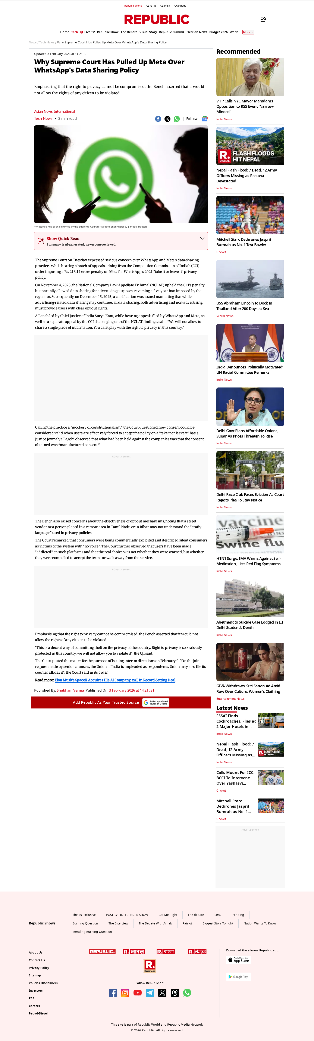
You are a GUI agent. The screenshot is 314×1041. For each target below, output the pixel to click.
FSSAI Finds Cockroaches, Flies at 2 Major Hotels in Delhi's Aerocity (236, 724)
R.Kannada (180, 6)
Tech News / (47, 42)
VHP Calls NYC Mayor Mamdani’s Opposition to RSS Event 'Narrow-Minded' (245, 106)
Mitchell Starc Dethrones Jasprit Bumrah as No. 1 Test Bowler (243, 242)
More (246, 32)
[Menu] (261, 19)
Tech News (43, 118)
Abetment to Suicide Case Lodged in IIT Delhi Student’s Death (250, 625)
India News (224, 119)
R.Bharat (151, 6)
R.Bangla (165, 6)
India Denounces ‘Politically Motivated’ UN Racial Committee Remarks (249, 369)
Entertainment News (230, 698)
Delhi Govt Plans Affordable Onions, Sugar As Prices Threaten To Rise (247, 433)
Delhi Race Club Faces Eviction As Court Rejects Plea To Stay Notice (250, 497)
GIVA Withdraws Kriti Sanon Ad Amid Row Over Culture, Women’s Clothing (248, 688)
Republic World (133, 6)
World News (224, 316)
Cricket (221, 252)
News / (33, 42)
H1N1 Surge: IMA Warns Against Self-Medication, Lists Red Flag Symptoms (248, 561)
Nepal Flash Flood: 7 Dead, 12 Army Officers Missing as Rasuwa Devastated (246, 175)
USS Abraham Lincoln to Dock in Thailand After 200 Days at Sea (244, 305)
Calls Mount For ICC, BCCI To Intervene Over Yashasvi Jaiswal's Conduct (235, 781)
